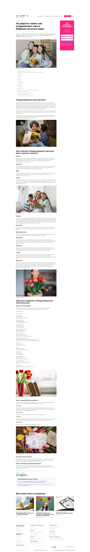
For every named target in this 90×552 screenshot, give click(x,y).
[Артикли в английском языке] (65, 504)
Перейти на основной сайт (20, 17)
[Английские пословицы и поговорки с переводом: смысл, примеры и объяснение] (45, 504)
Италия (19, 73)
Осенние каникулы (52, 528)
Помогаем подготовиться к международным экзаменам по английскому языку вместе (34, 484)
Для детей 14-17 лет (19, 531)
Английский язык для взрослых (19, 534)
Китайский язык (56, 16)
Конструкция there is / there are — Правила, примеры (25, 514)
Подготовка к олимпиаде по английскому (36, 542)
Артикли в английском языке (64, 513)
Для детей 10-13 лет (19, 530)
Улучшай (21, 470)
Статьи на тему (32, 16)
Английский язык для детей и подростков (20, 526)
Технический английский (19, 542)
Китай (19, 78)
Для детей (31, 526)
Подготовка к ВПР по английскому (35, 543)
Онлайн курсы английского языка (37, 525)
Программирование (48, 16)
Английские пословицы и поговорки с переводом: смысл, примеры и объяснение (45, 514)
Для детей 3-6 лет (18, 528)
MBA (61, 16)
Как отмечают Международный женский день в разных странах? (30, 72)
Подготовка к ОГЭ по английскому (35, 538)
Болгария (20, 81)
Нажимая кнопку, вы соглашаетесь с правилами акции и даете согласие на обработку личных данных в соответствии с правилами (67, 44)
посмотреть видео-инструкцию (28, 461)
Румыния (20, 75)
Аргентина (20, 83)
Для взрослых (32, 527)
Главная (17, 470)
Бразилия (21, 88)
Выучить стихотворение (23, 91)
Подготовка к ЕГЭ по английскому (35, 539)
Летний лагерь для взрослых (53, 527)
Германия (20, 85)
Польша (20, 79)
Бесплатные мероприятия (54, 536)
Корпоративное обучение (20, 535)
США (19, 76)
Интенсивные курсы (19, 541)
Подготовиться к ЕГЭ (21, 482)
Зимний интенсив (18, 543)
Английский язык (40, 16)
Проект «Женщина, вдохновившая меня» (26, 95)
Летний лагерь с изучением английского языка (56, 526)
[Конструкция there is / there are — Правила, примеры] (25, 504)
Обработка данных (69, 45)
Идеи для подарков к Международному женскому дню (28, 90)
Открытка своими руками (23, 94)
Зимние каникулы (52, 529)
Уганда (20, 86)
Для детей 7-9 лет (18, 529)
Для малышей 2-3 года (19, 527)
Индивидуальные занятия (34, 528)
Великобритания (21, 82)
